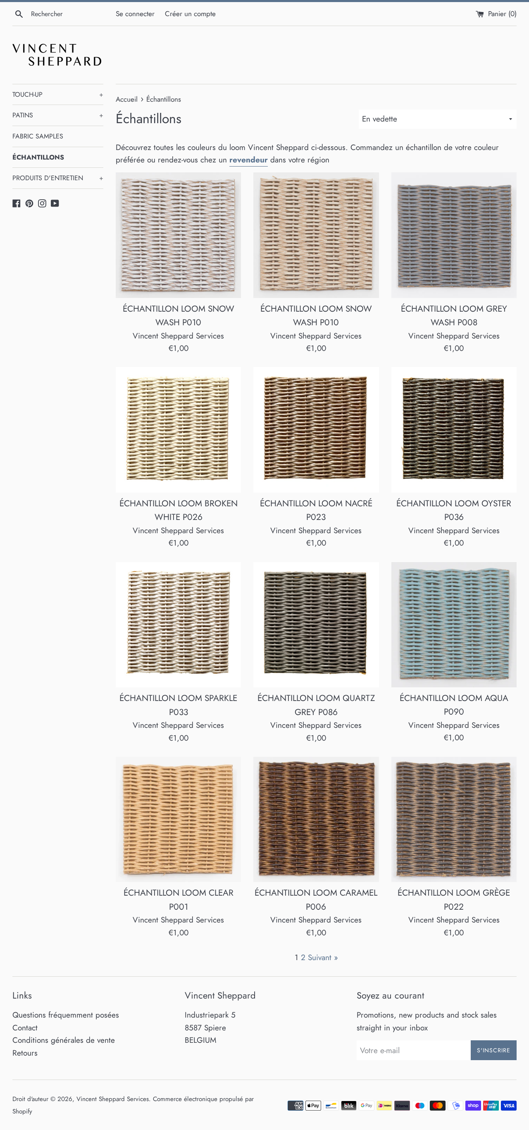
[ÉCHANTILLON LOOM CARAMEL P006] (316, 819)
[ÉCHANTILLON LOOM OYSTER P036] (454, 430)
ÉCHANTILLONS (38, 157)
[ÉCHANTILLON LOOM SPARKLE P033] (178, 625)
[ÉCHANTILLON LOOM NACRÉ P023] (316, 430)
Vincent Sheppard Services (112, 1099)
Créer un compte (190, 14)
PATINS (57, 115)
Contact (25, 1027)
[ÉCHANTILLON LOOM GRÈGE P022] (454, 819)
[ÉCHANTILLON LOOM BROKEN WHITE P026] (178, 430)
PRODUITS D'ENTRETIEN (57, 178)
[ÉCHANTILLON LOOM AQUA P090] (454, 624)
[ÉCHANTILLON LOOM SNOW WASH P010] (178, 235)
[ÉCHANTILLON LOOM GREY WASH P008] (454, 235)
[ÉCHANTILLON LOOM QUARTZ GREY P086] (316, 625)
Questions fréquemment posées (65, 1014)
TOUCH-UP (57, 94)
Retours (25, 1052)
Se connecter (135, 14)
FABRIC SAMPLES (37, 136)
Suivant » (323, 957)
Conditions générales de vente (63, 1040)
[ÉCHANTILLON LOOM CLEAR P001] (178, 819)
